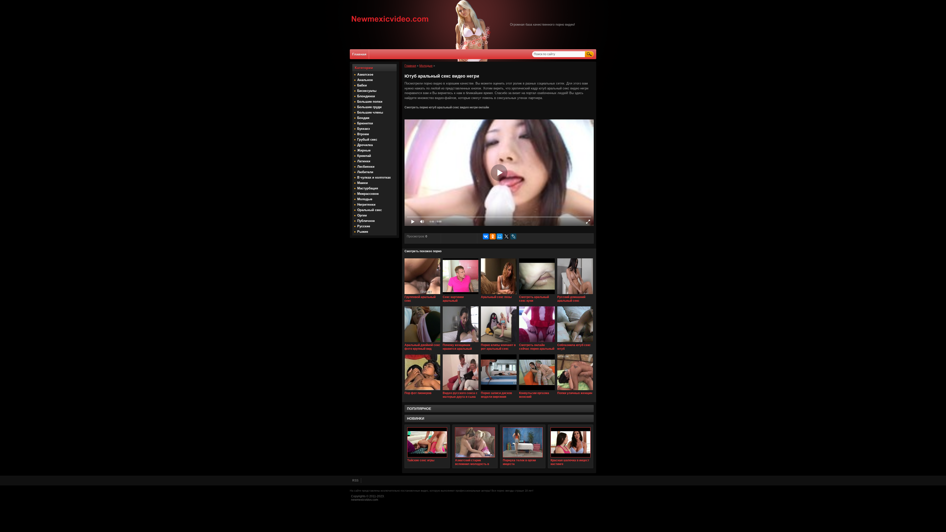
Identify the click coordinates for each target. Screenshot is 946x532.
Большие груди (369, 107)
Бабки (362, 85)
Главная (359, 54)
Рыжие (362, 231)
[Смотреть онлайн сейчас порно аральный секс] (537, 342)
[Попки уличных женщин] (575, 390)
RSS (355, 480)
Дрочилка (365, 145)
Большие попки (369, 101)
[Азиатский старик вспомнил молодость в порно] (475, 442)
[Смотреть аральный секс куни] (537, 294)
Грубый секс (367, 139)
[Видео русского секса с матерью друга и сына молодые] (460, 390)
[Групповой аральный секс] (422, 294)
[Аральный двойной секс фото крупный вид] (422, 342)
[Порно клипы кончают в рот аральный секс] (499, 342)
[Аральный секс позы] (499, 294)
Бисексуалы (366, 91)
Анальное (365, 80)
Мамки (362, 183)
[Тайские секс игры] (427, 442)
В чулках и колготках (374, 177)
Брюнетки (365, 123)
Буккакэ (363, 129)
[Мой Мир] (500, 236)
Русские (363, 226)
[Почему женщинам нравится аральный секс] (460, 342)
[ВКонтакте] (486, 236)
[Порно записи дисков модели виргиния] (499, 390)
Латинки (363, 161)
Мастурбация (367, 188)
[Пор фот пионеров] (422, 390)
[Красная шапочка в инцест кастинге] (571, 442)
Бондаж (363, 118)
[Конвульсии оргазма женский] (537, 390)
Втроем (363, 134)
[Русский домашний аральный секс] (575, 294)
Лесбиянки (365, 166)
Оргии (362, 215)
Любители (365, 172)
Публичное (366, 221)
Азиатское (365, 74)
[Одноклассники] (493, 236)
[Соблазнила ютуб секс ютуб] (575, 342)
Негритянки (366, 204)
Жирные (364, 150)
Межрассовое (368, 194)
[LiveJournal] (513, 236)
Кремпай (364, 156)
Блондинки (366, 96)
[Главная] (390, 22)
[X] (506, 236)
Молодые (364, 199)
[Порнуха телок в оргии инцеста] (523, 442)
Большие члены (370, 112)
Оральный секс (369, 210)
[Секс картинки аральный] (460, 294)
